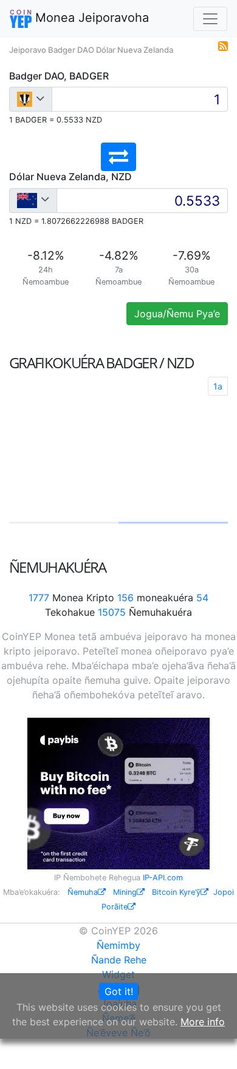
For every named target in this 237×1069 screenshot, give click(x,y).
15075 (112, 612)
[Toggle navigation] (210, 19)
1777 (39, 598)
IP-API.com (163, 877)
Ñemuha (82, 892)
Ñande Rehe (118, 960)
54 (202, 598)
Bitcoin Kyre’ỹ (176, 892)
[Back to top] (210, 1043)
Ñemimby (118, 945)
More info (202, 1022)
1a (217, 386)
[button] (118, 157)
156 (125, 598)
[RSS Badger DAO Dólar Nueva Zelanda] (223, 45)
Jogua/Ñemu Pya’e (177, 314)
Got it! (119, 991)
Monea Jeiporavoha (90, 17)
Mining (125, 892)
